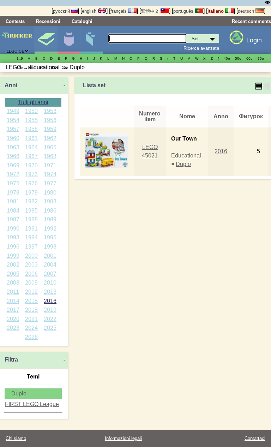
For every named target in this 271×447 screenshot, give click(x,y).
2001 (50, 256)
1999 (13, 256)
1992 (50, 229)
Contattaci (255, 438)
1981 (13, 201)
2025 (50, 328)
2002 (13, 265)
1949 (13, 111)
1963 (13, 147)
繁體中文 (151, 11)
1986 (50, 211)
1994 (31, 237)
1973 (31, 174)
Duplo (18, 394)
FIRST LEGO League (32, 404)
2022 (50, 319)
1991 (31, 229)
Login (254, 40)
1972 (13, 174)
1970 (31, 165)
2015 (31, 301)
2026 (31, 337)
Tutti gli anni (33, 102)
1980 (50, 193)
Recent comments (251, 21)
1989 (50, 219)
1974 (50, 174)
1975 (13, 183)
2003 (31, 265)
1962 (50, 138)
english (90, 11)
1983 (50, 201)
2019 (50, 310)
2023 (13, 328)
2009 (31, 283)
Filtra (11, 360)
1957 (13, 129)
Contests (15, 21)
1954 (13, 120)
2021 (31, 319)
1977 (50, 183)
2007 (50, 274)
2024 (31, 328)
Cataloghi (82, 21)
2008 (13, 283)
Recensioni (48, 21)
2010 (50, 283)
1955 (31, 120)
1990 (13, 229)
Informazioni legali (123, 438)
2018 (31, 310)
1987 (13, 219)
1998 (50, 247)
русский (62, 11)
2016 (50, 301)
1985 (31, 211)
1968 (50, 156)
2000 (31, 256)
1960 (13, 138)
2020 (13, 319)
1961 (31, 138)
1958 (31, 129)
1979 (31, 193)
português (184, 11)
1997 (31, 247)
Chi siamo (16, 438)
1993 (13, 237)
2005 (13, 274)
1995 (50, 237)
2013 (50, 292)
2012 (31, 292)
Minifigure (69, 40)
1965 (50, 147)
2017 (13, 310)
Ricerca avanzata (201, 48)
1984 (13, 211)
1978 (13, 193)
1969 (13, 165)
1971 (50, 165)
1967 (31, 156)
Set (46, 40)
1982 (31, 201)
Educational (186, 156)
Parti (91, 40)
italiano (216, 11)
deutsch (246, 11)
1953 (50, 111)
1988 (31, 219)
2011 (13, 292)
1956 (50, 120)
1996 (13, 247)
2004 (50, 265)
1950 (31, 111)
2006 (31, 274)
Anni (11, 85)
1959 (50, 129)
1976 (31, 183)
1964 (31, 147)
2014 (13, 301)
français (119, 11)
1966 (13, 156)
